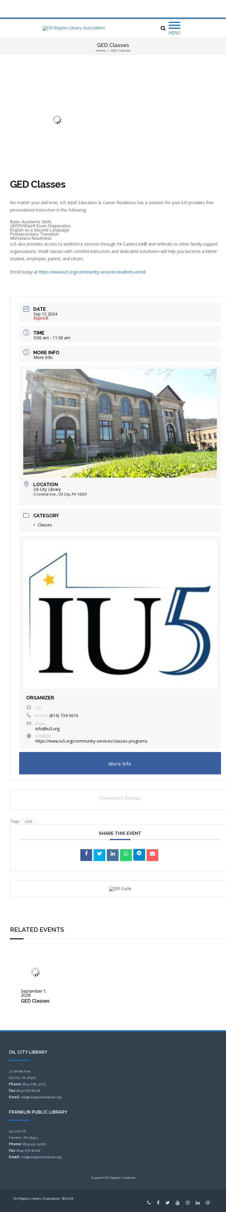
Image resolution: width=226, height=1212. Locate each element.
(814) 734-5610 (63, 715)
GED (29, 821)
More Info (43, 357)
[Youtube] (178, 1202)
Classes (45, 525)
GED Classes (35, 1001)
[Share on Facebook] (86, 855)
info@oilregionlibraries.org (41, 1097)
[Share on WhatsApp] (126, 855)
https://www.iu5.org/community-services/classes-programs (91, 741)
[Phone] (149, 1202)
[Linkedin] (113, 855)
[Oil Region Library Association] (74, 28)
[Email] (152, 855)
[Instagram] (188, 1202)
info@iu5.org (47, 729)
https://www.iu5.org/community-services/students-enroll (92, 272)
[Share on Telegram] (139, 855)
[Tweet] (99, 855)
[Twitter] (167, 1202)
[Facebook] (158, 1202)
